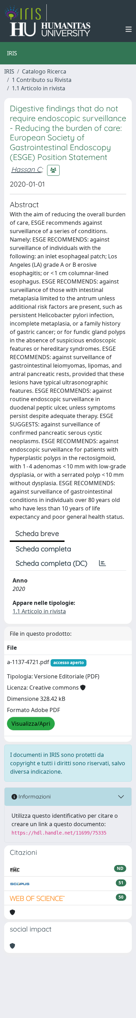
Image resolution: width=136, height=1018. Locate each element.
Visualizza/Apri (31, 723)
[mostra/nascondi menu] (129, 29)
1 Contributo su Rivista (41, 80)
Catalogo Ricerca (44, 71)
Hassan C (26, 169)
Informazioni (34, 796)
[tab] (102, 563)
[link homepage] (25, 12)
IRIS (9, 71)
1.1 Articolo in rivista (38, 88)
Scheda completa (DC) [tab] (51, 563)
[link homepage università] (50, 29)
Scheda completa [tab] (43, 548)
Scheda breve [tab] (37, 533)
